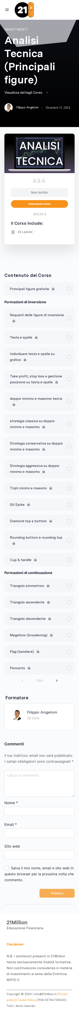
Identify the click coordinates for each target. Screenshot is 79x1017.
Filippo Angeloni (42, 712)
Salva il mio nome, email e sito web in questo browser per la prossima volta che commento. (39, 874)
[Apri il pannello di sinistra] (7, 9)
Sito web (12, 846)
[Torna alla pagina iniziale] (41, 10)
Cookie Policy (26, 1000)
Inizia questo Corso (40, 204)
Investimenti (16, 29)
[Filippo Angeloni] (17, 714)
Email (10, 824)
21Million (17, 922)
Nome (11, 803)
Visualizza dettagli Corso (23, 93)
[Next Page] (57, 680)
